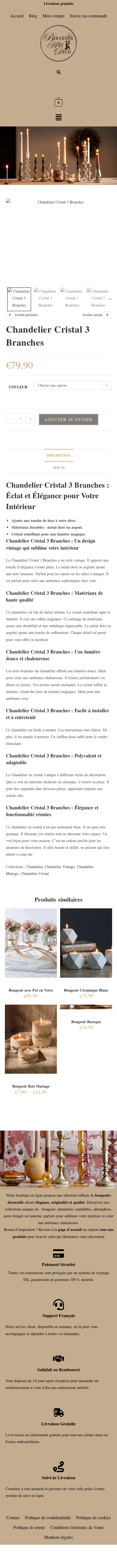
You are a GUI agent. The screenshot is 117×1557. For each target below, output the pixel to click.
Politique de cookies (93, 1517)
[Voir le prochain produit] (107, 315)
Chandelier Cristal (35, 873)
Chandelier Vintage (60, 866)
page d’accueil (70, 1229)
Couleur (18, 387)
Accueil (16, 15)
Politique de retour (29, 1527)
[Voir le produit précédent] (10, 315)
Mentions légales (58, 1537)
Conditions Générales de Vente (77, 1527)
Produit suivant (92, 314)
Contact (13, 1517)
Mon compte (53, 15)
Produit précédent (26, 314)
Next (110, 298)
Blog (33, 15)
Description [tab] (58, 455)
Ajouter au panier (69, 419)
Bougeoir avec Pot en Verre (31, 990)
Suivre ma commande (88, 15)
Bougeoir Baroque (86, 1021)
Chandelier (34, 866)
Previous (7, 298)
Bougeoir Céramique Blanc (86, 990)
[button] (58, 118)
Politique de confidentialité (48, 1517)
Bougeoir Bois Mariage (31, 1086)
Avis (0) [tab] (59, 467)
